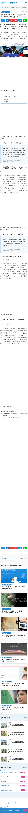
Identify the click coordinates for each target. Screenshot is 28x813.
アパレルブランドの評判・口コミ (12, 772)
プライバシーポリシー (5, 806)
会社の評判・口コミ (7, 584)
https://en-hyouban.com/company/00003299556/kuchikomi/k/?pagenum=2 (14, 161)
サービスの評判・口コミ (12, 776)
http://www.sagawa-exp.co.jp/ (13, 417)
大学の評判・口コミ (12, 785)
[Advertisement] (14, 73)
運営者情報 (3, 808)
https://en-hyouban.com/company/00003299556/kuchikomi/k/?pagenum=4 (14, 250)
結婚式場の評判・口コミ (12, 790)
